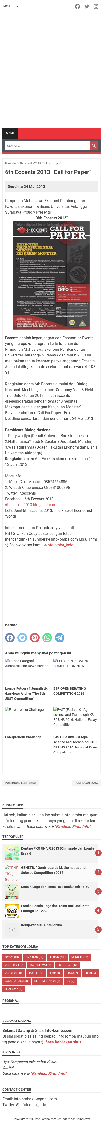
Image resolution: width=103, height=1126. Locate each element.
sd (70, 981)
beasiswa (13, 989)
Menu (10, 133)
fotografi (68, 965)
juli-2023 (14, 972)
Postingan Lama (86, 783)
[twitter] (22, 637)
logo (72, 972)
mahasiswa (40, 965)
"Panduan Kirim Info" (72, 826)
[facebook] (10, 637)
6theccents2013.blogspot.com (30, 504)
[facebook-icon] (78, 6)
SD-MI (90, 972)
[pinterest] (35, 637)
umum (12, 957)
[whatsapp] (47, 637)
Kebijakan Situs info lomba (41, 925)
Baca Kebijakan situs (63, 1042)
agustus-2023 (16, 981)
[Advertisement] (51, 70)
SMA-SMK (34, 957)
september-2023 (47, 981)
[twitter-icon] (87, 6)
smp (55, 972)
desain (57, 957)
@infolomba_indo (58, 545)
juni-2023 (14, 965)
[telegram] (59, 637)
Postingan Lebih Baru (20, 783)
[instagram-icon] (96, 6)
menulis (79, 957)
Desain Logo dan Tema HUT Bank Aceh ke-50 (55, 887)
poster (36, 972)
